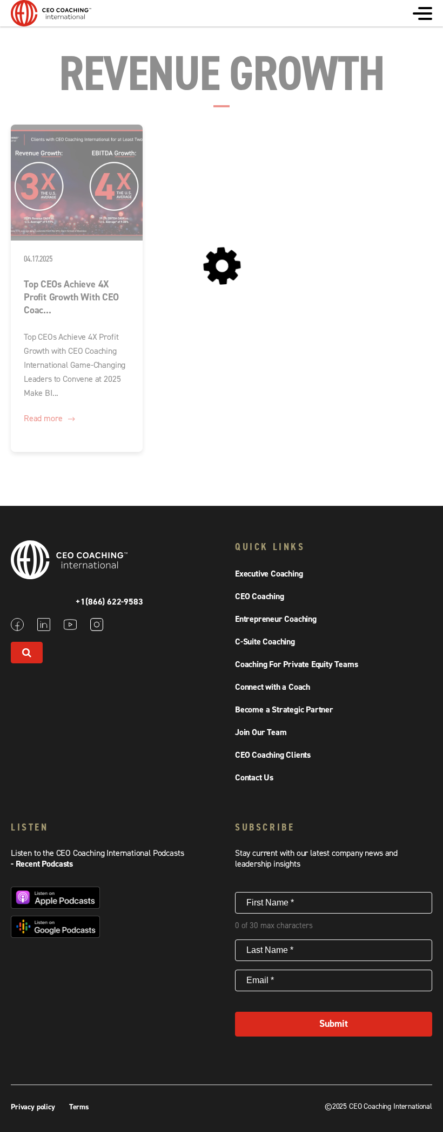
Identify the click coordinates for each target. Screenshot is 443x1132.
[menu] (422, 13)
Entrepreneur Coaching (276, 619)
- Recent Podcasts (42, 864)
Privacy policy (34, 1107)
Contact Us (254, 777)
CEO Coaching (259, 596)
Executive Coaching (269, 573)
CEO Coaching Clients (273, 755)
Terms (79, 1107)
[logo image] (51, 21)
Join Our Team (260, 732)
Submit (333, 1024)
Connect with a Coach (272, 687)
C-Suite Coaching (265, 641)
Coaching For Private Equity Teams (296, 664)
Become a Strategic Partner (284, 709)
